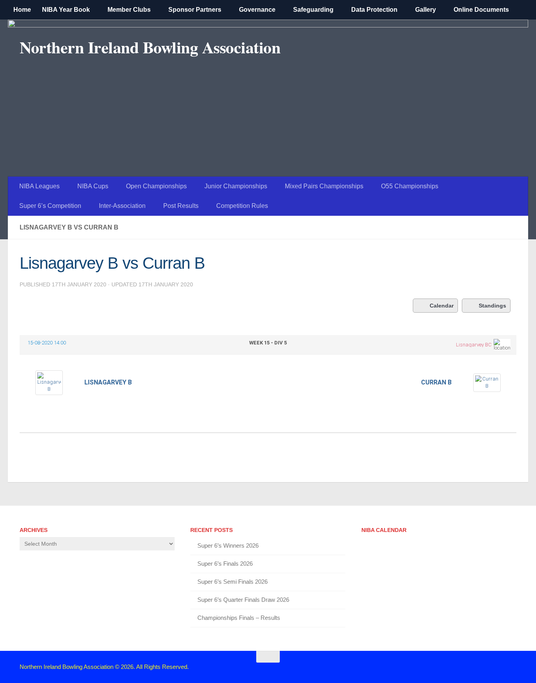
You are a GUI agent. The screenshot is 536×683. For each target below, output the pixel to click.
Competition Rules (242, 205)
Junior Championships (235, 186)
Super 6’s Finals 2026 (225, 563)
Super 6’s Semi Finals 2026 (232, 581)
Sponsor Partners (194, 9)
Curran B (436, 382)
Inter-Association (122, 205)
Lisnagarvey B (108, 382)
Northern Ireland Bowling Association (150, 47)
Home (22, 9)
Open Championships (156, 186)
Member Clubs (129, 9)
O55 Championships (409, 186)
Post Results (181, 205)
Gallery (425, 9)
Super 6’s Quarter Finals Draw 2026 (243, 599)
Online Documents (481, 9)
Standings (492, 305)
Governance (257, 9)
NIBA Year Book (66, 9)
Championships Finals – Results (238, 617)
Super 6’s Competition (50, 205)
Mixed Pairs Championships (324, 186)
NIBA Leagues (39, 186)
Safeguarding (313, 9)
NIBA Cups (92, 186)
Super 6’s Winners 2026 (228, 545)
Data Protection (374, 9)
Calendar (442, 305)
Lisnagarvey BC (474, 344)
